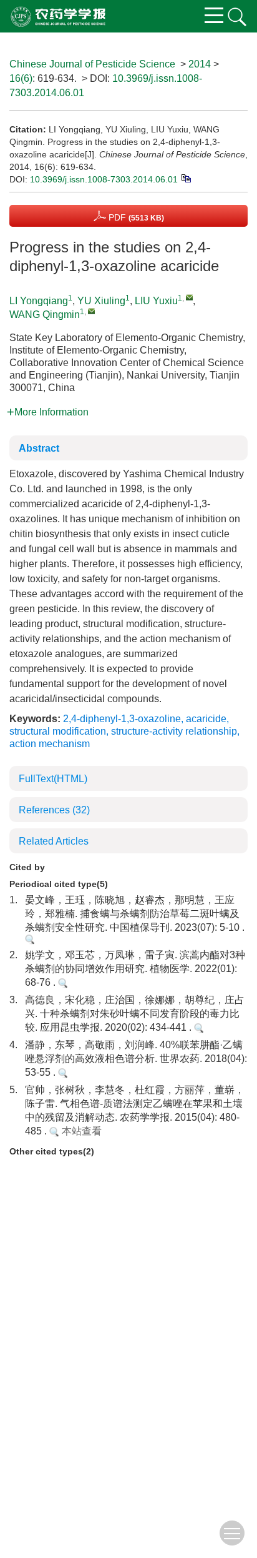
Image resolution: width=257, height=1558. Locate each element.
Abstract (39, 448)
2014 (199, 64)
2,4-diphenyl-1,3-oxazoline (122, 718)
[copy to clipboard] (185, 177)
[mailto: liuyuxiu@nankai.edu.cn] (189, 297)
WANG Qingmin (44, 314)
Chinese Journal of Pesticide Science (92, 64)
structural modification (57, 731)
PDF (135, 217)
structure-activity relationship (174, 731)
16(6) (20, 78)
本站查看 (80, 1131)
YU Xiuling (101, 300)
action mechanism (49, 743)
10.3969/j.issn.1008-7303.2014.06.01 (104, 179)
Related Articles (54, 841)
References (54, 810)
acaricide (206, 718)
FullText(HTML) (53, 778)
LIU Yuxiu (156, 300)
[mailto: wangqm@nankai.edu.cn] (91, 310)
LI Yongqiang (38, 300)
